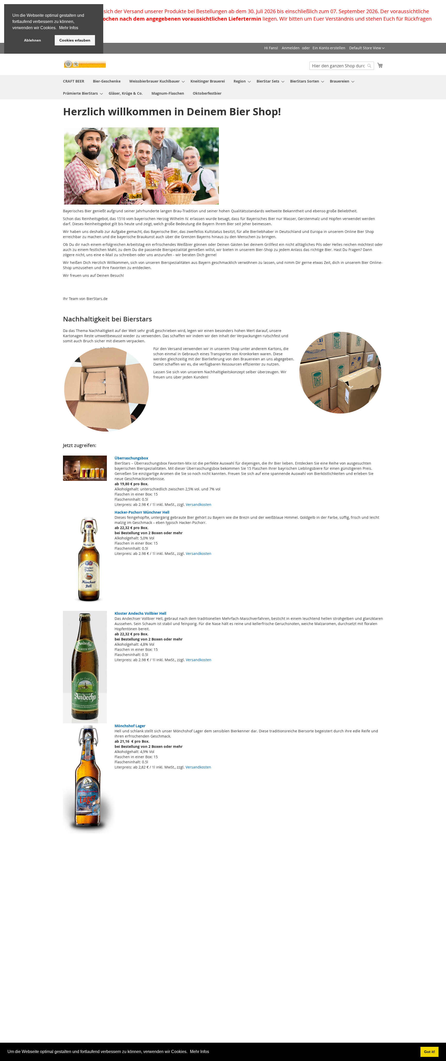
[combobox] (341, 66)
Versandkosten (198, 504)
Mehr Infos (199, 1051)
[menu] (223, 87)
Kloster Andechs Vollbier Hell (140, 613)
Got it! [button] (429, 1052)
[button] (189, 1052)
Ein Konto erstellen (329, 47)
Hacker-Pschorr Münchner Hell (142, 512)
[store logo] (85, 64)
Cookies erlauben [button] (74, 40)
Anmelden (291, 47)
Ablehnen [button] (32, 40)
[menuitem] (73, 81)
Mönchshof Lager (130, 725)
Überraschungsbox (131, 458)
